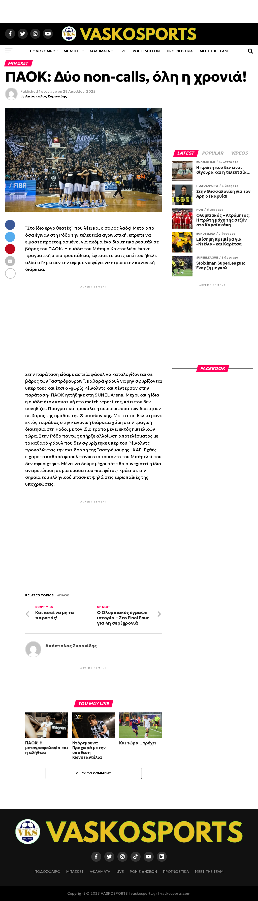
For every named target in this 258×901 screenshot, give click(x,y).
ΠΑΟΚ (64, 595)
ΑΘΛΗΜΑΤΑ (99, 51)
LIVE (122, 51)
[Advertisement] (129, 11)
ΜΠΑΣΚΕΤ (72, 51)
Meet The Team (214, 51)
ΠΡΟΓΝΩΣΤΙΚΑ (180, 51)
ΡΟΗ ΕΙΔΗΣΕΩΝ (146, 51)
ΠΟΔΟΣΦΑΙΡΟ (42, 51)
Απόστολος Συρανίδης (46, 96)
